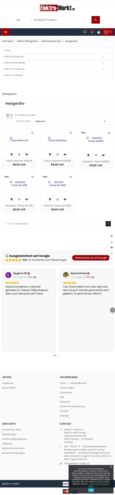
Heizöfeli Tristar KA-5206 (57, 205)
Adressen (7, 443)
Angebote (7, 383)
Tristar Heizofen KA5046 (19, 160)
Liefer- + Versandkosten (73, 383)
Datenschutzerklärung (72, 406)
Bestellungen (9, 434)
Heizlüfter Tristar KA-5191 (19, 205)
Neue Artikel (8, 387)
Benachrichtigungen (13, 452)
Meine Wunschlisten (13, 448)
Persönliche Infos (11, 429)
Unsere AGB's (67, 387)
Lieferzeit (65, 401)
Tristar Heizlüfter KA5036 (57, 160)
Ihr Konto (9, 423)
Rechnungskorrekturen (14, 439)
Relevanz (71, 121)
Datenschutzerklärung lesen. (98, 485)
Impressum (66, 392)
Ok (91, 490)
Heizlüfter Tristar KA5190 (96, 161)
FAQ (62, 397)
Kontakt (64, 411)
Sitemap (64, 415)
